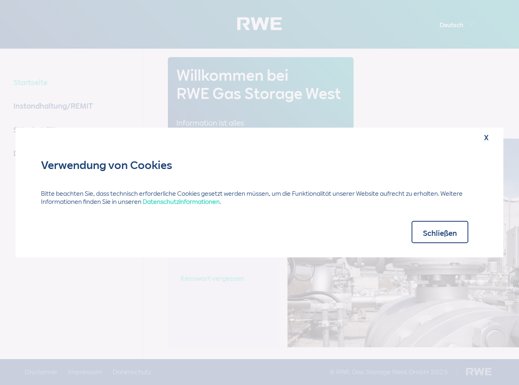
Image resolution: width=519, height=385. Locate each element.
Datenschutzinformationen (181, 201)
